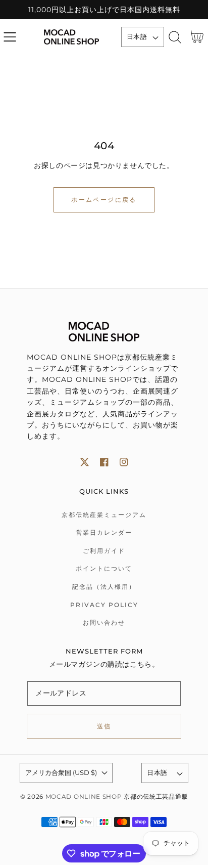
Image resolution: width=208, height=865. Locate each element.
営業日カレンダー (104, 532)
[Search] (175, 37)
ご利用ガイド (104, 550)
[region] (104, 9)
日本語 (137, 36)
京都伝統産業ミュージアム (104, 514)
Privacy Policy (104, 605)
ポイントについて (104, 568)
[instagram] (124, 462)
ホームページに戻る (104, 199)
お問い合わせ (104, 622)
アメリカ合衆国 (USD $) (61, 772)
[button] (10, 37)
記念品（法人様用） (104, 586)
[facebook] (104, 462)
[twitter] (84, 462)
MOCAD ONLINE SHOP (83, 796)
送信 (104, 726)
